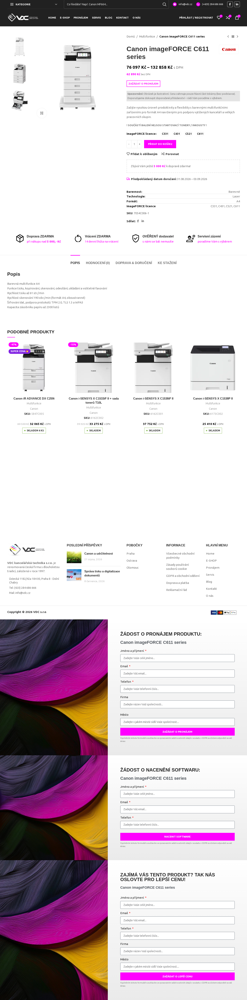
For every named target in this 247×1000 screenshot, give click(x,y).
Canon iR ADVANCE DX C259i (33, 398)
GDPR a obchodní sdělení (183, 575)
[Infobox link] (182, 4)
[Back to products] (233, 36)
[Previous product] (228, 36)
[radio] (165, 133)
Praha (131, 553)
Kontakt (211, 588)
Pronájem (212, 567)
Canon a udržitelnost (98, 553)
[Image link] (26, 549)
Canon (34, 408)
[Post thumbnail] (74, 557)
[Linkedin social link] (237, 4)
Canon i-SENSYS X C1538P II (213, 398)
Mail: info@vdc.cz (19, 592)
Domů (131, 36)
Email (124, 666)
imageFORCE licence (141, 133)
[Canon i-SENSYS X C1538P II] (213, 368)
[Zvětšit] (42, 113)
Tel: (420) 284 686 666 (22, 587)
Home (210, 553)
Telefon (126, 681)
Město (124, 714)
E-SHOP (211, 560)
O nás (209, 595)
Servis (210, 574)
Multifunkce (147, 36)
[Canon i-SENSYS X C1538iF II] (153, 368)
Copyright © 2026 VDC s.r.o (26, 612)
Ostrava (132, 560)
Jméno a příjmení (132, 650)
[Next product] (237, 36)
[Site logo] (22, 17)
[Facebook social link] (230, 4)
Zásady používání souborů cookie (177, 566)
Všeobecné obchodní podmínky (180, 555)
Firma (124, 697)
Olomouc (133, 567)
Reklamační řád (176, 589)
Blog (209, 581)
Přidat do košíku (160, 144)
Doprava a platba (177, 582)
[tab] (75, 261)
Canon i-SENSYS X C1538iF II (153, 398)
